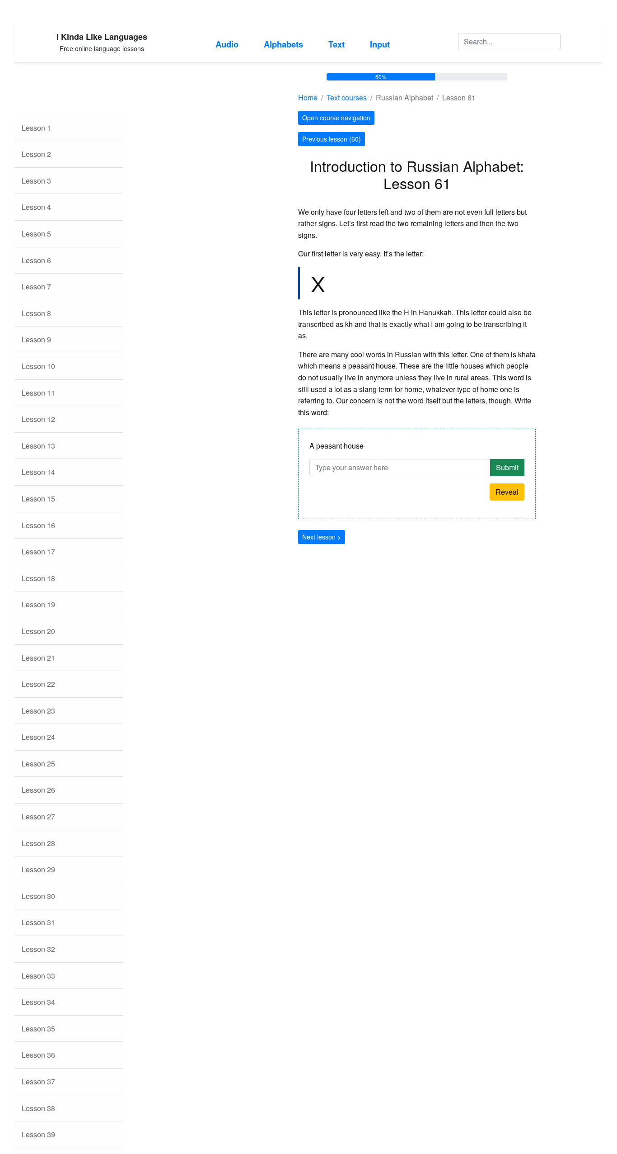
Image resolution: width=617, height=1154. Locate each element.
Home (308, 97)
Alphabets (283, 44)
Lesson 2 (36, 154)
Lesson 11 (38, 393)
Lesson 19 (38, 604)
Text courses (347, 97)
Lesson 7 (36, 286)
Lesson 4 (36, 207)
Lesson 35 (38, 1028)
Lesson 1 (36, 128)
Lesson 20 (38, 631)
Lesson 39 (38, 1134)
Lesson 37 (38, 1081)
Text (336, 44)
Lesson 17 (38, 551)
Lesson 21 (38, 658)
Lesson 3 (36, 180)
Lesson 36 (38, 1055)
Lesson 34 (38, 1002)
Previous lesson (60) (331, 138)
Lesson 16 (38, 525)
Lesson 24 (38, 737)
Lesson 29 (38, 869)
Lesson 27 (38, 816)
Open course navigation (336, 117)
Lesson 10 (38, 366)
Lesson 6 (36, 260)
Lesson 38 (38, 1108)
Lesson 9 (36, 339)
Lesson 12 (38, 419)
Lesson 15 (38, 498)
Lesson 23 (38, 710)
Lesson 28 (38, 843)
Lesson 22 (38, 684)
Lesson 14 (38, 472)
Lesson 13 (38, 445)
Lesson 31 (38, 922)
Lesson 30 (38, 896)
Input (380, 44)
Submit (507, 467)
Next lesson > (321, 536)
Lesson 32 (38, 949)
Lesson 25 (38, 763)
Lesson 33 (38, 975)
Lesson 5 (36, 233)
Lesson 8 (36, 313)
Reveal (507, 492)
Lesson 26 (38, 790)
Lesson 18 (38, 578)
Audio (226, 44)
